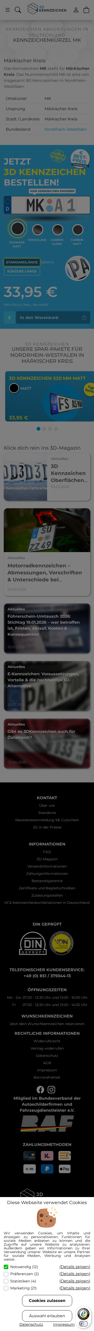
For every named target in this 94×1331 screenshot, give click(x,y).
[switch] (83, 1323)
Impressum (64, 1324)
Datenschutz (31, 1324)
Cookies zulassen (47, 1300)
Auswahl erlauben (47, 1315)
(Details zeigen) (74, 1266)
